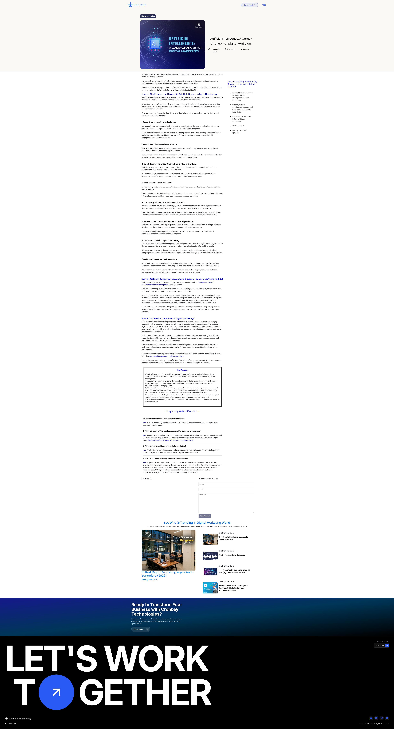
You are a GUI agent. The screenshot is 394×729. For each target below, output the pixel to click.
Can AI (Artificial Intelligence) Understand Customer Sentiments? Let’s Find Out (242, 108)
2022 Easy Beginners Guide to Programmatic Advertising (170, 440)
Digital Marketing (148, 16)
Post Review (205, 516)
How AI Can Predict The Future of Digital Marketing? (241, 119)
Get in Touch (248, 5)
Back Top (12, 724)
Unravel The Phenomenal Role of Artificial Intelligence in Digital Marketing (242, 96)
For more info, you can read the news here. (166, 356)
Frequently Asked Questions (239, 131)
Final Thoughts (238, 126)
